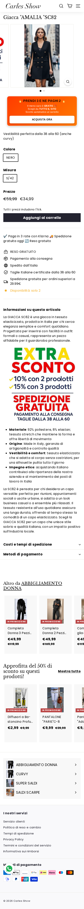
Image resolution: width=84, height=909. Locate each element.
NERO (10, 157)
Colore (9, 149)
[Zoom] (67, 81)
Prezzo (9, 191)
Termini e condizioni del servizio (27, 845)
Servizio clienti (14, 821)
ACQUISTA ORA (42, 119)
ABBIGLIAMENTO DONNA (32, 586)
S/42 (10, 178)
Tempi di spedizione (18, 833)
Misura (9, 170)
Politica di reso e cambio (22, 827)
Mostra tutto (69, 671)
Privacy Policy (13, 839)
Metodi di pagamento (22, 554)
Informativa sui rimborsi (21, 851)
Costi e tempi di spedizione (27, 544)
